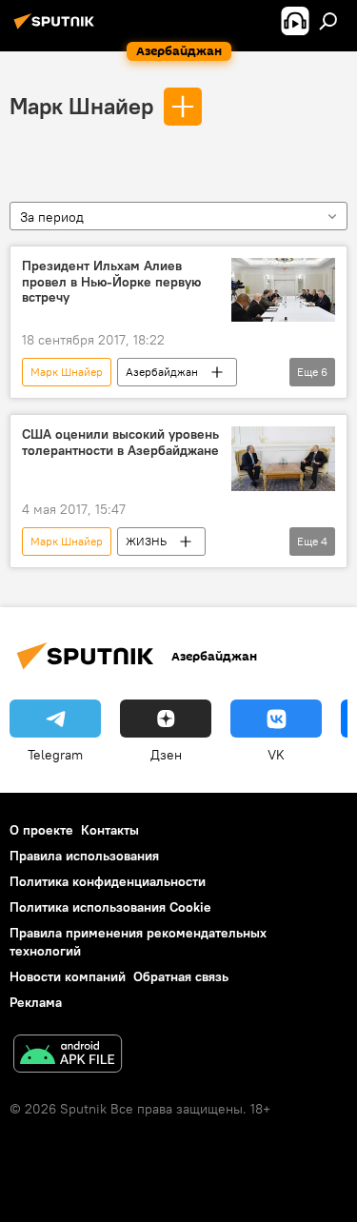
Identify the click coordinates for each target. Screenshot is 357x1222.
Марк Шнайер (81, 105)
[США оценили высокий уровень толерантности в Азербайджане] (283, 458)
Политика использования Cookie (110, 907)
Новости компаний (68, 976)
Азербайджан (162, 372)
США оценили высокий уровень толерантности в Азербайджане (120, 442)
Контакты (110, 829)
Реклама (36, 1002)
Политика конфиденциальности (108, 881)
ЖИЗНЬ (146, 541)
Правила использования (84, 855)
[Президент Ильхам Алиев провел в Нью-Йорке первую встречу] (283, 290)
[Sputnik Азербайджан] (57, 28)
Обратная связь (180, 976)
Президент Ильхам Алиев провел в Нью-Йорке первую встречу (111, 282)
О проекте (41, 829)
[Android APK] (67, 1056)
